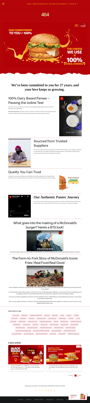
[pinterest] (45, 390)
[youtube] (48, 390)
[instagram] (42, 390)
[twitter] (39, 390)
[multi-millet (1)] (64, 345)
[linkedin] (51, 390)
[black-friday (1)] (26, 345)
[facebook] (36, 390)
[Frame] (3, 3)
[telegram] (54, 390)
